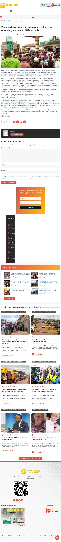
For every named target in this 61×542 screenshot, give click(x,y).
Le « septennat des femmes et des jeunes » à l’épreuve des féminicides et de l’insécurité (20, 282)
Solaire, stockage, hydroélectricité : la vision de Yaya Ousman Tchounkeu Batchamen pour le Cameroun (48, 290)
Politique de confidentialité (22, 179)
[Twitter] (19, 500)
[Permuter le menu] (33, 17)
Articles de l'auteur (17, 134)
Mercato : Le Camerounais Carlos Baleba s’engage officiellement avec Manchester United (47, 274)
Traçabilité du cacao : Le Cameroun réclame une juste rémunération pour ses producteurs (20, 274)
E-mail (3, 170)
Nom (3, 164)
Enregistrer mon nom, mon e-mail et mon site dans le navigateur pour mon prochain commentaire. (31, 176)
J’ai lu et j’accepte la (17, 179)
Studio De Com (54, 535)
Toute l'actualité (21, 311)
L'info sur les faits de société (15, 21)
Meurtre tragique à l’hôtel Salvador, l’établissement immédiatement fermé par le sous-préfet (48, 282)
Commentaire (5, 148)
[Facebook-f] (14, 500)
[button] (14, 121)
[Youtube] (22, 500)
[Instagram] (17, 500)
